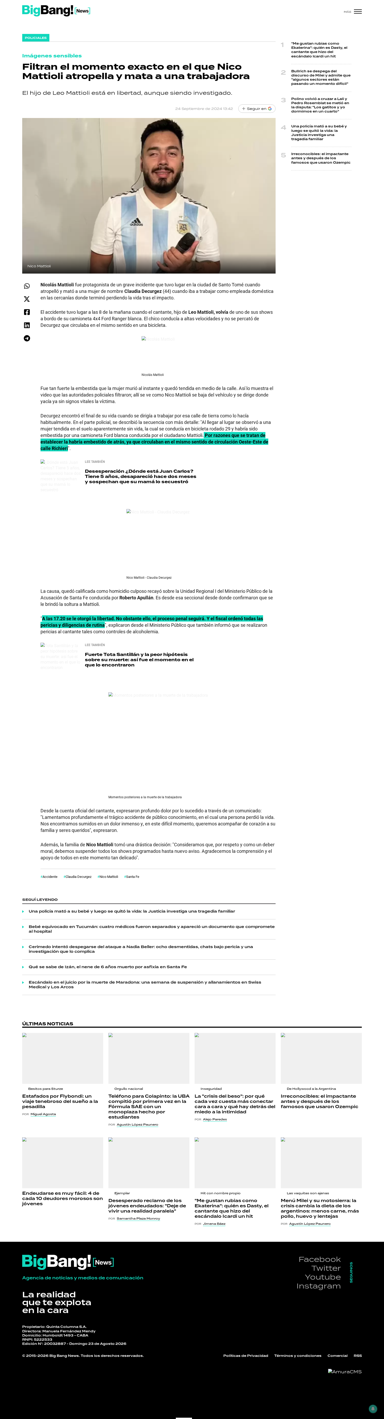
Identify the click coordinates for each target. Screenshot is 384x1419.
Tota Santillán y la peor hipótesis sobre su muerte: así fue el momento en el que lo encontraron (139, 659)
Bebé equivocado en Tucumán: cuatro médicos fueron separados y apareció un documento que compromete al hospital (152, 929)
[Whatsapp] (26, 286)
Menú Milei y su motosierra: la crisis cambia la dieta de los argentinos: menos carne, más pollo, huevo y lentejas (320, 1208)
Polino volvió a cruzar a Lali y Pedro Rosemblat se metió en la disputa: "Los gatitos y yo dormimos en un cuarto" (320, 105)
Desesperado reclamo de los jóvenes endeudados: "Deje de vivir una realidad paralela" (147, 1206)
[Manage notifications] (373, 1409)
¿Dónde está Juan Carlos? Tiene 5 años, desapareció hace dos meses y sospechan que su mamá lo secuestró (140, 476)
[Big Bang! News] (56, 10)
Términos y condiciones (298, 1355)
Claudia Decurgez (78, 876)
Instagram (318, 1286)
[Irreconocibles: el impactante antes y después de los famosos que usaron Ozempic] (321, 1058)
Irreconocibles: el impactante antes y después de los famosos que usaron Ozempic (321, 158)
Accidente (50, 876)
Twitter (326, 1268)
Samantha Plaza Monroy (138, 1218)
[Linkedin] (26, 325)
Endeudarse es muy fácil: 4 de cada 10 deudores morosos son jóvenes (62, 1198)
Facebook (320, 1259)
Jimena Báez (214, 1224)
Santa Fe (132, 876)
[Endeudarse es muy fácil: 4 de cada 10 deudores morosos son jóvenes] (62, 1162)
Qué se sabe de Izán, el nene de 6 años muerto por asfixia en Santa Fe (108, 967)
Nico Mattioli (109, 876)
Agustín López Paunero (137, 1124)
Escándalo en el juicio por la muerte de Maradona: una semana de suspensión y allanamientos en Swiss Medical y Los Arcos (145, 985)
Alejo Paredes (215, 1119)
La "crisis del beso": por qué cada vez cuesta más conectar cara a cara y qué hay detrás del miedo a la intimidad (235, 1104)
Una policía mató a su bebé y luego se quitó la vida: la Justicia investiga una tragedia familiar (132, 911)
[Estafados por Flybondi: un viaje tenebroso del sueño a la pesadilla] (62, 1058)
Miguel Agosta (43, 1114)
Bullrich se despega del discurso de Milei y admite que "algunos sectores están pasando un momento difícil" (321, 78)
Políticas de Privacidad (245, 1355)
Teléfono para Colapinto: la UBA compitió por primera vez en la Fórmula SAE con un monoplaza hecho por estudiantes (148, 1107)
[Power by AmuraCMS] (345, 1372)
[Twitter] (26, 299)
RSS (358, 1355)
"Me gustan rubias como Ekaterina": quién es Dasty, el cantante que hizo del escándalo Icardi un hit (319, 50)
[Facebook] (26, 312)
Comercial (338, 1355)
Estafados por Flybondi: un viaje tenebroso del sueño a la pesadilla (60, 1101)
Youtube (323, 1277)
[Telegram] (26, 338)
